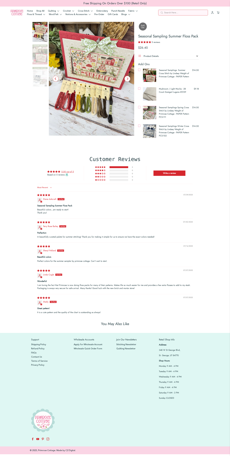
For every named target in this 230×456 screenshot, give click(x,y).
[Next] (127, 79)
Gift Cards (113, 14)
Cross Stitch (83, 11)
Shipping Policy (38, 344)
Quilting (52, 11)
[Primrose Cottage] (17, 13)
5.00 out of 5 (67, 171)
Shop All (40, 11)
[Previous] (56, 79)
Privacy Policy (37, 365)
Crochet (67, 11)
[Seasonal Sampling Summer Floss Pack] (91, 79)
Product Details (151, 56)
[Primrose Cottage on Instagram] (47, 439)
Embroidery (102, 11)
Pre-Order (99, 14)
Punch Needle (118, 11)
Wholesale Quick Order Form (88, 348)
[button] (145, 42)
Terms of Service (39, 361)
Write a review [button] (169, 173)
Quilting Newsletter (125, 348)
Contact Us (36, 356)
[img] (43, 195)
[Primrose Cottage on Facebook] (32, 439)
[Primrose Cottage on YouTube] (37, 439)
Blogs (124, 14)
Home (30, 11)
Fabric (131, 11)
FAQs (33, 352)
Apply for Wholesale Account (88, 344)
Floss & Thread (34, 14)
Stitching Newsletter (126, 344)
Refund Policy (37, 348)
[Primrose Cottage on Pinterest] (42, 439)
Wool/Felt (53, 14)
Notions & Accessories (76, 14)
